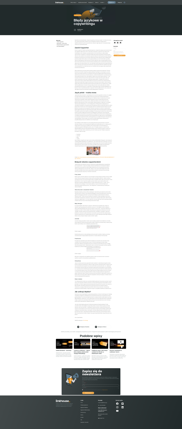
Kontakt (101, 2)
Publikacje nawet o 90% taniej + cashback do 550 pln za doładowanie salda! (100, 352)
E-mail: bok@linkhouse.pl (102, 402)
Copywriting (76, 15)
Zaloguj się (120, 2)
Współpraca (90, 2)
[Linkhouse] (59, 2)
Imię (83, 381)
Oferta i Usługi (73, 2)
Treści (80, 15)
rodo (114, 50)
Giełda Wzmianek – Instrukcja (63, 350)
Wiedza (96, 2)
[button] (84, 327)
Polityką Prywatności (105, 389)
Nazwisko (84, 382)
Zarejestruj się (111, 2)
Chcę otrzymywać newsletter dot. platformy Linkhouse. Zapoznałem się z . (119, 52)
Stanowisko (84, 387)
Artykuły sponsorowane (82, 2)
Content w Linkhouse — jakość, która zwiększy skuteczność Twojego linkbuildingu (82, 352)
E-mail (83, 384)
